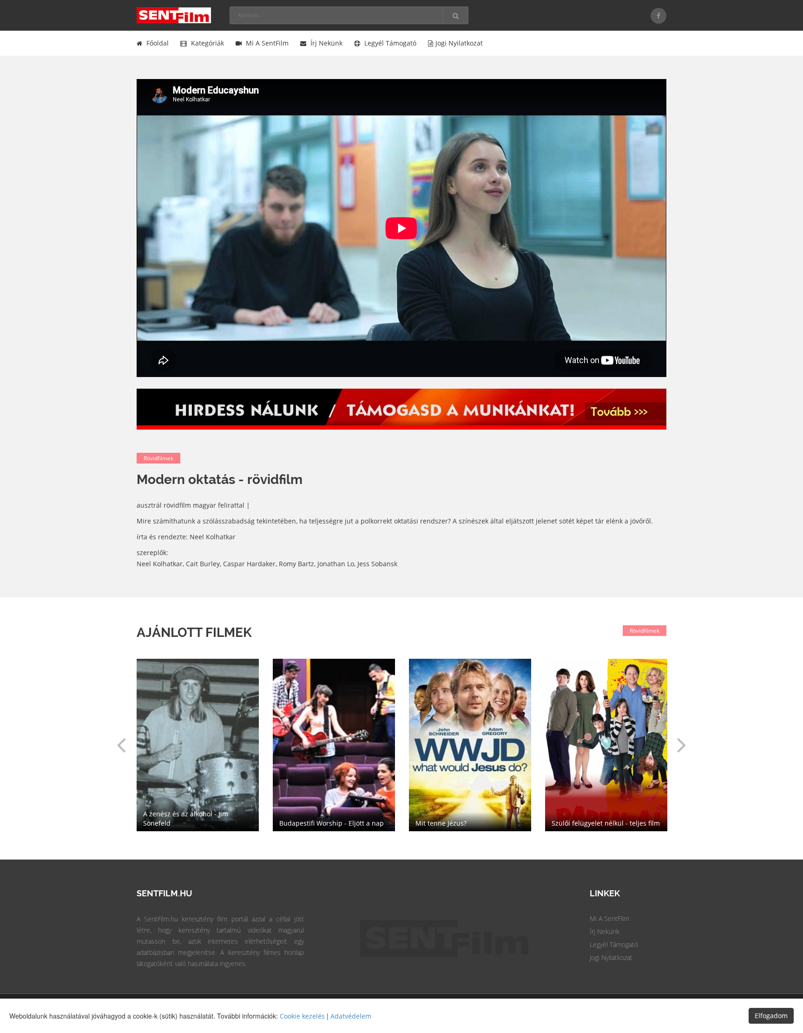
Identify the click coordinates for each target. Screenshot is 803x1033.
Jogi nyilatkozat (459, 43)
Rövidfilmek (158, 458)
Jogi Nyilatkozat (611, 957)
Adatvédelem (350, 1016)
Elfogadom (771, 1015)
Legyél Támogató (614, 944)
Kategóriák (206, 43)
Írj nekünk (325, 43)
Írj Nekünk (604, 931)
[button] (121, 745)
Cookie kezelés (302, 1016)
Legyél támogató (389, 43)
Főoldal (157, 43)
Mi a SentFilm (266, 43)
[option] (470, 745)
